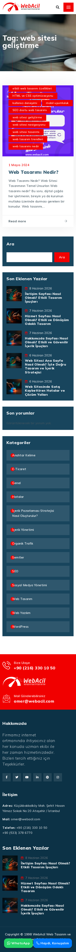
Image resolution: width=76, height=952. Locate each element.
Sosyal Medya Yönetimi (29, 585)
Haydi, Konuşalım (54, 943)
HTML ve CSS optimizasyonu (33, 96)
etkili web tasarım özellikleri (32, 88)
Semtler (18, 557)
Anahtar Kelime (23, 455)
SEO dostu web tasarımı (30, 110)
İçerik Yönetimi (23, 530)
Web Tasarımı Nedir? (34, 172)
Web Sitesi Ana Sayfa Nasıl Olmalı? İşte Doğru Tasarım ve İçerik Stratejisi (45, 366)
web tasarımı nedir (26, 146)
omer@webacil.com (34, 701)
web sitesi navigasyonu (29, 124)
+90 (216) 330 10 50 (34, 667)
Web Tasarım (22, 599)
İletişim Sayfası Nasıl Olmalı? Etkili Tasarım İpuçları (43, 297)
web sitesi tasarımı (26, 132)
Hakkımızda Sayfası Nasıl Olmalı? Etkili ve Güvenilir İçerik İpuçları (46, 342)
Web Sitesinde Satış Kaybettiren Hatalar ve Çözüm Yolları (45, 390)
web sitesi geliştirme (27, 117)
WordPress (20, 627)
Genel (16, 483)
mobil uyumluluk (57, 103)
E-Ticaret (19, 469)
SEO (15, 571)
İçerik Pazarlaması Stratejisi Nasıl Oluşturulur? (33, 513)
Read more (17, 221)
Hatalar (18, 497)
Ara (10, 243)
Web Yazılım (21, 613)
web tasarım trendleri (28, 139)
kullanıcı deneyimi (25, 103)
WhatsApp (20, 943)
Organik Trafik (22, 543)
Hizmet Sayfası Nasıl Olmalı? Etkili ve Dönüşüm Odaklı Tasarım (47, 320)
